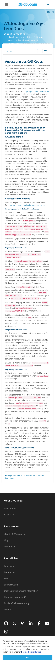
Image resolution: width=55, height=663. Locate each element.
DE (48, 11)
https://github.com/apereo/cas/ (37, 91)
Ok (27, 657)
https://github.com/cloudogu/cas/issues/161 (28, 205)
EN (52, 11)
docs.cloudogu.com (14, 33)
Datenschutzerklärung (31, 652)
